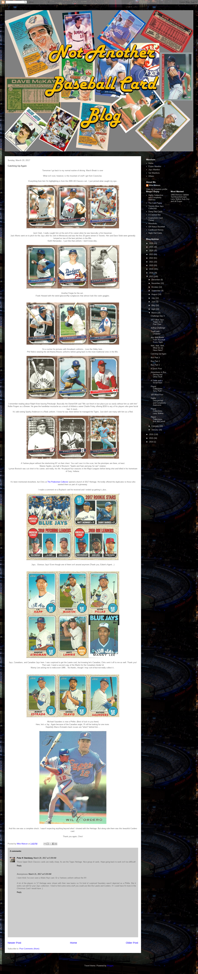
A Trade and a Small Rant (156, 381)
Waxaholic (152, 223)
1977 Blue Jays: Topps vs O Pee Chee (157, 322)
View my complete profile (156, 189)
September (156, 291)
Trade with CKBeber (155, 332)
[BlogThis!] (47, 843)
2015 (151, 438)
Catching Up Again (158, 354)
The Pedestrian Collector (57, 482)
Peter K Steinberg (25, 858)
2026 (151, 243)
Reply (19, 866)
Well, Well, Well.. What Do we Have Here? (158, 348)
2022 (151, 258)
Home (73, 942)
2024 (151, 251)
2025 (151, 247)
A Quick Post (156, 369)
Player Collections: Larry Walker (157, 411)
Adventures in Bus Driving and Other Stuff (158, 374)
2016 (151, 434)
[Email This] (44, 843)
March (154, 313)
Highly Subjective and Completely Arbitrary (155, 197)
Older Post (132, 942)
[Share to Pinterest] (56, 843)
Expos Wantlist (154, 166)
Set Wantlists (154, 173)
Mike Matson (154, 185)
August (154, 294)
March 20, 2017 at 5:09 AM (44, 858)
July (153, 298)
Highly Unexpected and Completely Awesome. (158, 401)
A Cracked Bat (154, 215)
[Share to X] (50, 843)
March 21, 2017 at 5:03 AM (40, 874)
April (153, 309)
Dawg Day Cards (155, 211)
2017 (151, 276)
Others (151, 176)
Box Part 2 (155, 361)
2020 (151, 265)
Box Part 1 (155, 365)
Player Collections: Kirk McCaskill (158, 419)
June (153, 302)
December (156, 280)
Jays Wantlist (154, 170)
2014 (151, 442)
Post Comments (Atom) (29, 949)
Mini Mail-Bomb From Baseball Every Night (158, 339)
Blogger (110, 966)
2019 (151, 269)
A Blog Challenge (158, 328)
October (155, 287)
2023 (151, 254)
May (153, 305)
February (155, 426)
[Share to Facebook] (53, 843)
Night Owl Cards (155, 233)
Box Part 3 (155, 358)
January (155, 430)
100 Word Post (157, 395)
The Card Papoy (155, 203)
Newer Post (14, 942)
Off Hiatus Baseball (156, 227)
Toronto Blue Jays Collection (156, 207)
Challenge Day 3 (158, 316)
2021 (151, 262)
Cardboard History (156, 230)
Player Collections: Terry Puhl (157, 388)
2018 (151, 273)
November (156, 283)
